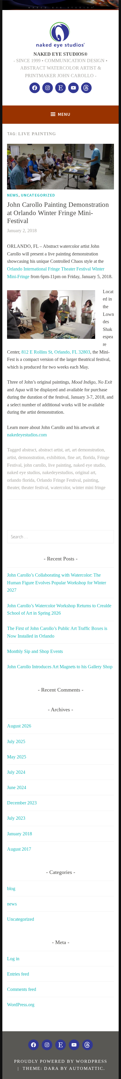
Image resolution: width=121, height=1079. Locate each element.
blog (11, 888)
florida (89, 457)
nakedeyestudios (57, 472)
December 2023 (22, 802)
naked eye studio (89, 465)
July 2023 (16, 818)
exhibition (56, 457)
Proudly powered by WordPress (60, 1061)
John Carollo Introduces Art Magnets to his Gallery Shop (59, 666)
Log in (13, 958)
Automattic (86, 1068)
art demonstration (88, 449)
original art (85, 472)
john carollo (35, 465)
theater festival (34, 487)
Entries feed (18, 973)
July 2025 (16, 741)
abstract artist (50, 449)
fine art (74, 457)
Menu (64, 114)
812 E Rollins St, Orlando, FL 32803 (55, 351)
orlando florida (20, 480)
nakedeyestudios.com (27, 434)
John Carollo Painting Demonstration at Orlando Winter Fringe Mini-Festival (58, 213)
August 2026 (19, 725)
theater (13, 487)
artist (11, 457)
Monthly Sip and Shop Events (35, 651)
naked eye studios (23, 472)
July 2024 (16, 772)
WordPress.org (20, 1004)
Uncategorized (38, 195)
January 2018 (19, 833)
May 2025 (16, 756)
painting (90, 480)
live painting (59, 465)
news (13, 195)
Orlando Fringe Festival (59, 480)
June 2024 (16, 787)
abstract (29, 449)
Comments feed (21, 989)
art (67, 449)
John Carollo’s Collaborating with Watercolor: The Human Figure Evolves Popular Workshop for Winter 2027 (56, 583)
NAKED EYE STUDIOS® (60, 54)
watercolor (60, 487)
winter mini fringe (88, 487)
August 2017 (19, 849)
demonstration (31, 457)
